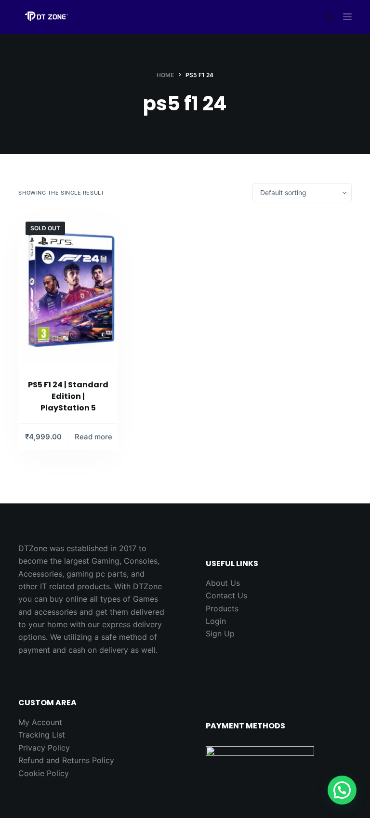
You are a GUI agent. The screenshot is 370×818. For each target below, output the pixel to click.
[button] (342, 790)
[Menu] (347, 17)
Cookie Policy (43, 773)
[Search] (329, 17)
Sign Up (220, 633)
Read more (93, 436)
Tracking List (41, 734)
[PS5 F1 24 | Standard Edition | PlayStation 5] (68, 289)
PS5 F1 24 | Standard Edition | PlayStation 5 (68, 396)
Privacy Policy (44, 747)
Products (222, 608)
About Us (223, 583)
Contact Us (226, 595)
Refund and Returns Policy (66, 760)
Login (216, 621)
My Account (40, 722)
